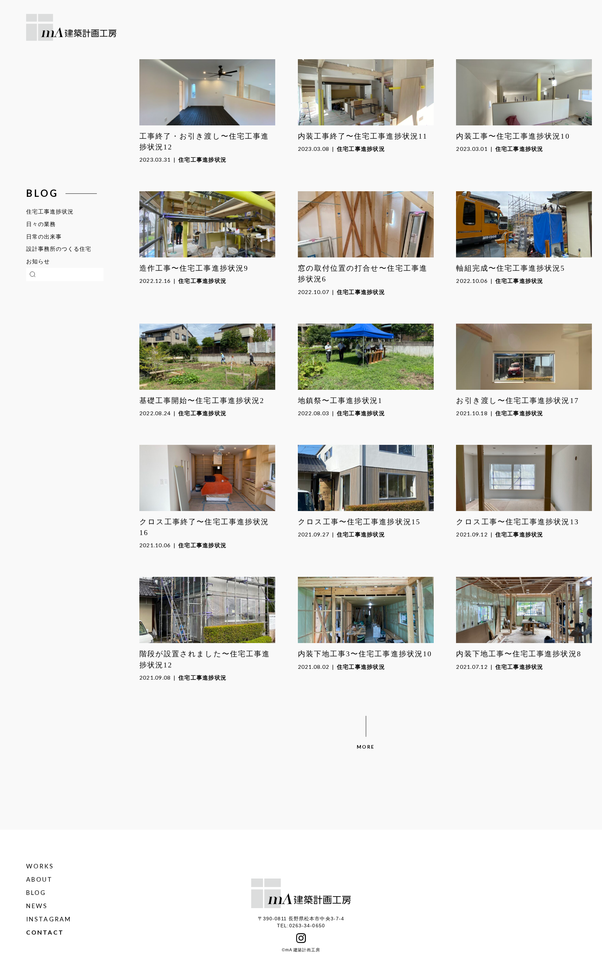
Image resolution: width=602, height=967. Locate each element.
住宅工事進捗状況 (50, 212)
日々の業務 (41, 224)
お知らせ (38, 261)
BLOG (36, 892)
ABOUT (39, 879)
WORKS (40, 866)
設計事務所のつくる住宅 (58, 249)
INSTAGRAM (48, 919)
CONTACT (45, 932)
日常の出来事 (44, 237)
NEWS (36, 906)
